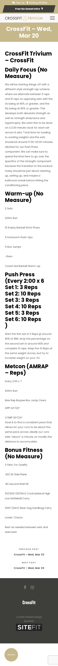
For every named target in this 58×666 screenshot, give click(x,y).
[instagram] (32, 587)
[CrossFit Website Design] (29, 627)
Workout (11, 654)
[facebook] (25, 587)
